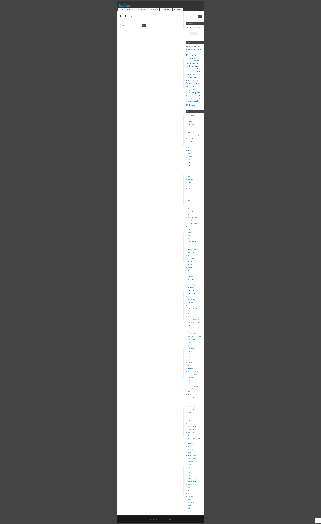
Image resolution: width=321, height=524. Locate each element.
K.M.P (189, 203)
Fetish (196, 61)
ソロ (191, 95)
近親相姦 (192, 105)
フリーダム (191, 397)
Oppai (189, 235)
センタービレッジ (193, 360)
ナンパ (193, 95)
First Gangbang (193, 63)
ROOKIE (190, 247)
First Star (190, 179)
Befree (189, 144)
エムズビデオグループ (194, 319)
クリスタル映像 (192, 334)
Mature (197, 71)
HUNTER (190, 194)
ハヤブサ (190, 380)
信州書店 (190, 449)
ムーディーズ (191, 423)
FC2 (189, 177)
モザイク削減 (196, 98)
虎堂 (189, 508)
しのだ (189, 345)
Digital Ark (191, 165)
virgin (198, 90)
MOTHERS (190, 220)
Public (194, 80)
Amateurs (190, 121)
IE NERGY (190, 197)
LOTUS (190, 215)
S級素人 (190, 264)
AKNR (189, 118)
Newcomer (191, 77)
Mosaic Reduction (190, 74)
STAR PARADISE (192, 258)
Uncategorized (192, 276)
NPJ (189, 229)
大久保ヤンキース (193, 458)
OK (143, 25)
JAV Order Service (166, 9)
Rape (198, 80)
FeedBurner (197, 36)
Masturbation (189, 72)
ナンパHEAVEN (192, 377)
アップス (190, 296)
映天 (189, 473)
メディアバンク (192, 426)
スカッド (190, 354)
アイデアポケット (193, 288)
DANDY (190, 156)
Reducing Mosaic (192, 241)
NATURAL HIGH (192, 223)
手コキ (189, 101)
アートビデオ (191, 285)
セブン (189, 357)
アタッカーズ (191, 294)
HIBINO (190, 188)
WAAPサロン (191, 282)
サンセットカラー (193, 342)
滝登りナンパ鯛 (192, 484)
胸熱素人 (190, 505)
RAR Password (177, 9)
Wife (193, 93)
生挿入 (197, 101)
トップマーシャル (193, 371)
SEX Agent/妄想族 (193, 250)
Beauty (190, 141)
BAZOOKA (191, 138)
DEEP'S (190, 162)
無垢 (189, 487)
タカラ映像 (191, 362)
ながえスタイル (192, 374)
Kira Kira (190, 209)
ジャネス (190, 351)
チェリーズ (191, 368)
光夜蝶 (189, 452)
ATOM (189, 130)
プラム (189, 394)
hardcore (189, 66)
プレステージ (191, 406)
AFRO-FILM (191, 115)
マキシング (191, 412)
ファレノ (190, 391)
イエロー (190, 302)
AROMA (190, 127)
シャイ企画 (191, 348)
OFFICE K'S (191, 232)
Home (121, 9)
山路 (189, 467)
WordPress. (168, 519)
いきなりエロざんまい (194, 305)
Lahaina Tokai (191, 212)
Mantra (163, 519)
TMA (189, 270)
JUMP (189, 200)
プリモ (189, 403)
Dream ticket (191, 171)
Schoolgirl (196, 83)
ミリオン (190, 418)
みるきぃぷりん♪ (192, 421)
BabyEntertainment (193, 136)
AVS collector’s (192, 133)
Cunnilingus (188, 58)
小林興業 (190, 464)
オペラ (189, 328)
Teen (194, 90)
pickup (191, 80)
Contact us (129, 9)
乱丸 (189, 446)
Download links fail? (141, 9)
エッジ (189, 314)
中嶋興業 (190, 444)
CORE (189, 150)
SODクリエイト (192, 253)
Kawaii (189, 206)
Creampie (191, 55)
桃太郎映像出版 (192, 482)
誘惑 (188, 104)
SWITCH (190, 261)
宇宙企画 (190, 461)
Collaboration (192, 49)
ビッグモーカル (192, 383)
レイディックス (192, 432)
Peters (189, 238)
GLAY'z (189, 182)
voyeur (189, 92)
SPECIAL (190, 255)
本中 (189, 476)
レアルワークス (192, 429)
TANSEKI (190, 267)
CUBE (189, 153)
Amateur (189, 46)
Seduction (191, 86)
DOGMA (190, 168)
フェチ (190, 98)
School (189, 83)
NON (189, 226)
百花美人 (190, 493)
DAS (189, 159)
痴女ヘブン (191, 490)
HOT (189, 191)
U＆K (189, 273)
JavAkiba (125, 5)
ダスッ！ (190, 365)
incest (193, 69)
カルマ (189, 331)
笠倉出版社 (191, 502)
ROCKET (190, 244)
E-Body (190, 174)
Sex (196, 87)
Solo (191, 90)
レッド (189, 435)
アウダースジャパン (193, 291)
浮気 (193, 101)
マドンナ (190, 415)
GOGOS (190, 185)
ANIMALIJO (191, 124)
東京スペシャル (192, 479)
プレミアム (191, 409)
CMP (189, 147)
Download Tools (154, 9)
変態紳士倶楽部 (192, 455)
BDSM (196, 46)
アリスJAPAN (191, 299)
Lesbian (197, 69)
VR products (191, 279)
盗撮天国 (190, 496)
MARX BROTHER (192, 217)
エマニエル (191, 316)
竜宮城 (189, 499)
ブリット (190, 400)
